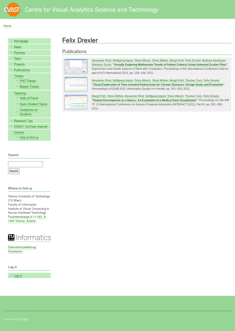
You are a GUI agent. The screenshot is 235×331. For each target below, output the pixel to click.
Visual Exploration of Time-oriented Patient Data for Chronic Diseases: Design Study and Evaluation (158, 84)
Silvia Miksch (142, 60)
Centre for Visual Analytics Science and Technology (91, 9)
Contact (19, 132)
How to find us (29, 137)
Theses (18, 76)
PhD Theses (28, 80)
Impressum (15, 251)
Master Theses (29, 86)
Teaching (20, 93)
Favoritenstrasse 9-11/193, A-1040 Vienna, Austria (27, 218)
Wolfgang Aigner (123, 60)
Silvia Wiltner (160, 60)
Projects (19, 64)
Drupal (24, 319)
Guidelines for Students (29, 111)
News (17, 47)
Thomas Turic (193, 80)
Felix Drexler (193, 60)
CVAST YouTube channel (30, 126)
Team (17, 58)
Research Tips (23, 120)
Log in (18, 275)
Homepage (21, 41)
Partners (19, 52)
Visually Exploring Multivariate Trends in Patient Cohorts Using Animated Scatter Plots (170, 64)
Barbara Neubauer (213, 60)
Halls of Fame (29, 98)
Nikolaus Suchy (101, 64)
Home (7, 25)
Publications (22, 70)
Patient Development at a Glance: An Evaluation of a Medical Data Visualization (144, 100)
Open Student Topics (33, 104)
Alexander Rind (101, 60)
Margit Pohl (177, 60)
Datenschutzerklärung (22, 247)
